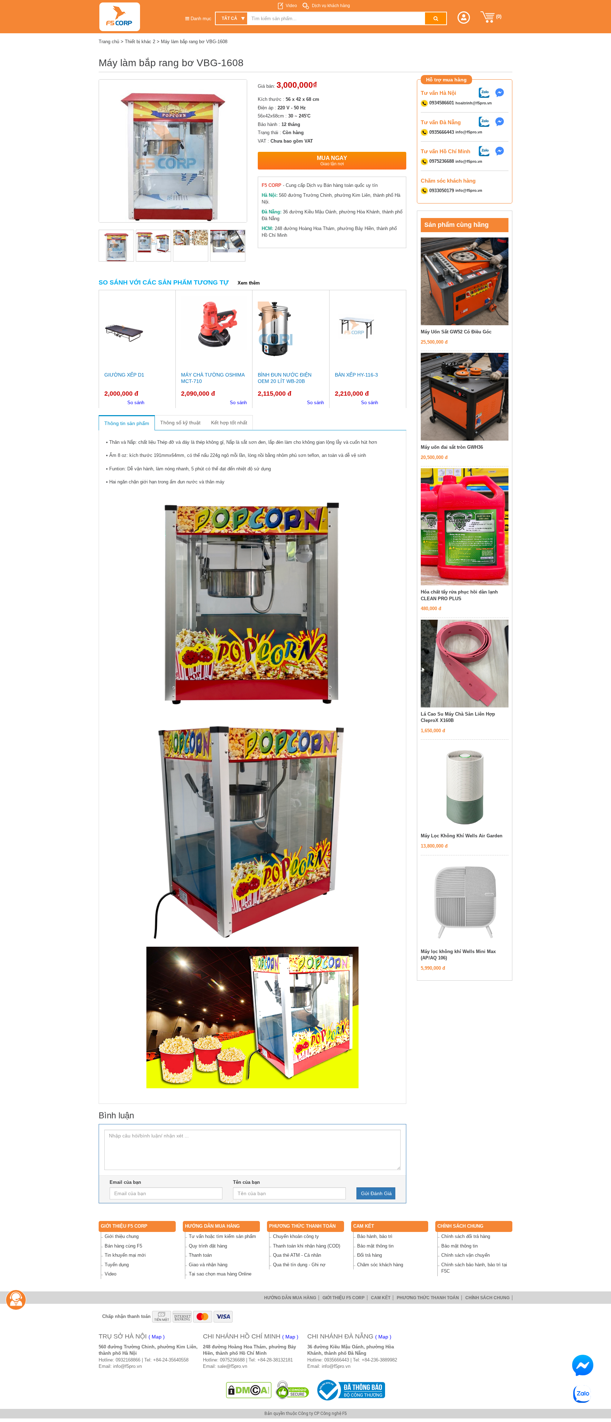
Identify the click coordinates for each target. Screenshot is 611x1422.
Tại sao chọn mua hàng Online (220, 1274)
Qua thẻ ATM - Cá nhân (297, 1255)
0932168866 (128, 1360)
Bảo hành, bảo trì (374, 1236)
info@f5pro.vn (468, 132)
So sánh (135, 402)
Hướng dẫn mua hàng (212, 1226)
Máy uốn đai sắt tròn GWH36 (452, 447)
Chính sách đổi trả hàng (465, 1236)
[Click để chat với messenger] (501, 92)
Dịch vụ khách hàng (330, 5)
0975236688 (232, 1360)
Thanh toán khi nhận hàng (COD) (306, 1246)
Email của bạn (125, 1182)
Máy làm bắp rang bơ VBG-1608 (194, 41)
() (498, 16)
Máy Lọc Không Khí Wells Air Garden (461, 835)
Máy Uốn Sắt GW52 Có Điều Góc (456, 331)
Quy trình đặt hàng (208, 1246)
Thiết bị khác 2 (140, 41)
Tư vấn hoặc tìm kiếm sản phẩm (222, 1236)
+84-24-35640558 (170, 1360)
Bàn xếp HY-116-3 (356, 375)
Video (291, 5)
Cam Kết (363, 1226)
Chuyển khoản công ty (296, 1236)
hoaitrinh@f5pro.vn (473, 103)
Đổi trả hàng (369, 1255)
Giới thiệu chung (122, 1236)
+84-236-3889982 (379, 1360)
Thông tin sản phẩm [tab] (126, 423)
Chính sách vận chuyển (465, 1255)
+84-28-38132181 (275, 1360)
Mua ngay (332, 160)
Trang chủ (109, 41)
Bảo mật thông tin (375, 1246)
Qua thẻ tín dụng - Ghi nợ (299, 1264)
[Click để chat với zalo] (486, 92)
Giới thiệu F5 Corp (124, 1226)
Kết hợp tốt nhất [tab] (229, 422)
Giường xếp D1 (124, 375)
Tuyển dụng (117, 1264)
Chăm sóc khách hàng (380, 1264)
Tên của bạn (246, 1182)
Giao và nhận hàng (208, 1264)
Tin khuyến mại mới (125, 1255)
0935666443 (336, 1360)
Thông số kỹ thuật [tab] (180, 422)
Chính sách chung (460, 1226)
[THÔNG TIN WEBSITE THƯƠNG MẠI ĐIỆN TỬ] (349, 1389)
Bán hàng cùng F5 (123, 1246)
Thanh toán (200, 1255)
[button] (463, 17)
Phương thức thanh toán (302, 1226)
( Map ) (157, 1337)
